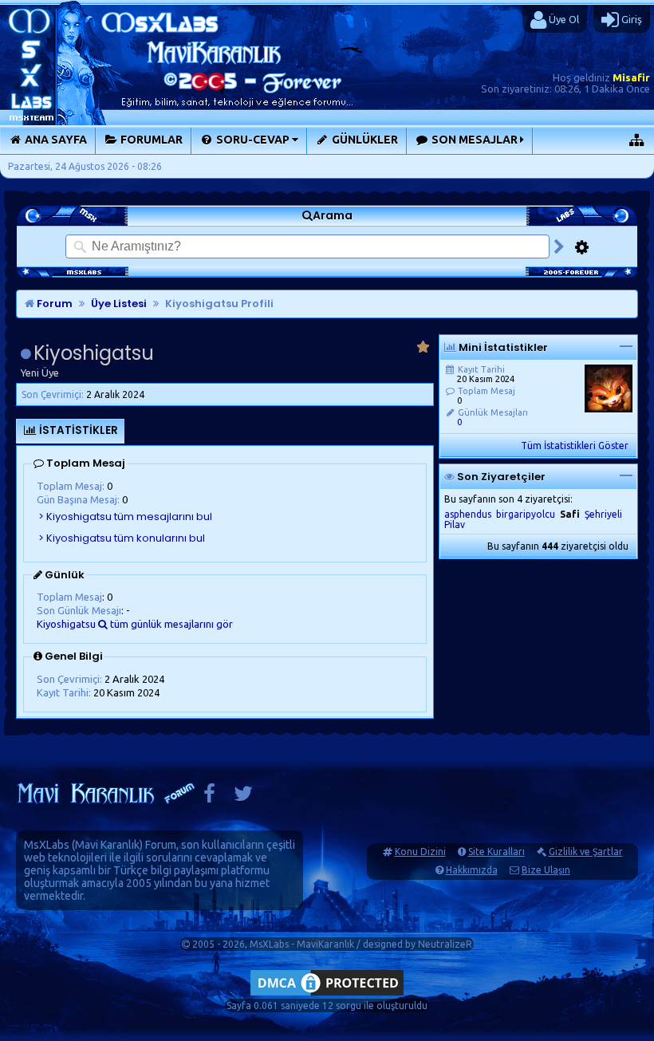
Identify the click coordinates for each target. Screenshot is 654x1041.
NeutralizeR (445, 944)
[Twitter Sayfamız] (243, 797)
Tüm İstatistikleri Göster (574, 445)
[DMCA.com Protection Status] (327, 995)
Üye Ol (562, 19)
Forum (53, 303)
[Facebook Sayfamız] (209, 797)
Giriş (630, 19)
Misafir (631, 77)
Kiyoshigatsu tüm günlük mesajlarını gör (135, 623)
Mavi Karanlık (107, 844)
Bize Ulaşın (546, 870)
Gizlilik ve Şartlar (586, 851)
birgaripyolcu (525, 514)
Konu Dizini (420, 851)
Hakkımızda (472, 870)
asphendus (467, 514)
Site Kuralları (496, 851)
